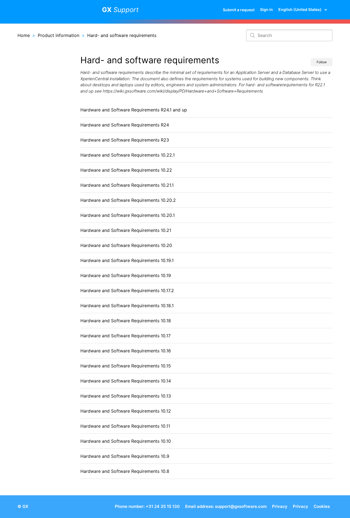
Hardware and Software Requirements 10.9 (124, 456)
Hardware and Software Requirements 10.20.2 (128, 200)
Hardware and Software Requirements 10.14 (125, 381)
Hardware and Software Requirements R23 (124, 140)
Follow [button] (322, 62)
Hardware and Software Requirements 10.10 (125, 441)
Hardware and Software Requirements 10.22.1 (127, 155)
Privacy (279, 506)
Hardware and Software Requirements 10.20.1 (127, 215)
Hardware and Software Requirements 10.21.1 (127, 185)
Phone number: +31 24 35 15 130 (147, 506)
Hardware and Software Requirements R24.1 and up (133, 110)
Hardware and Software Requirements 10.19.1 (127, 260)
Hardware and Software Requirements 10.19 (125, 275)
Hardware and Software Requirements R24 (124, 125)
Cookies (322, 506)
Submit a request (239, 9)
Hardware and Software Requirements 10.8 (124, 471)
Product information (58, 35)
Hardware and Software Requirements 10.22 (126, 170)
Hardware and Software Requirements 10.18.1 (127, 305)
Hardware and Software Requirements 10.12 (125, 411)
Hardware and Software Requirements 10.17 (125, 335)
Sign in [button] (266, 9)
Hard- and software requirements (121, 35)
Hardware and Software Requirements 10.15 (125, 366)
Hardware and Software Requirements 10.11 (125, 426)
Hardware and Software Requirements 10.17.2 (127, 290)
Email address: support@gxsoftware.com (226, 506)
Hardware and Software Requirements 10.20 (126, 245)
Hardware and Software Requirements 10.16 (125, 350)
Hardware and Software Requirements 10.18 (125, 320)
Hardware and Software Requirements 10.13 (125, 396)
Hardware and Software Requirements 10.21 (125, 230)
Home (24, 35)
